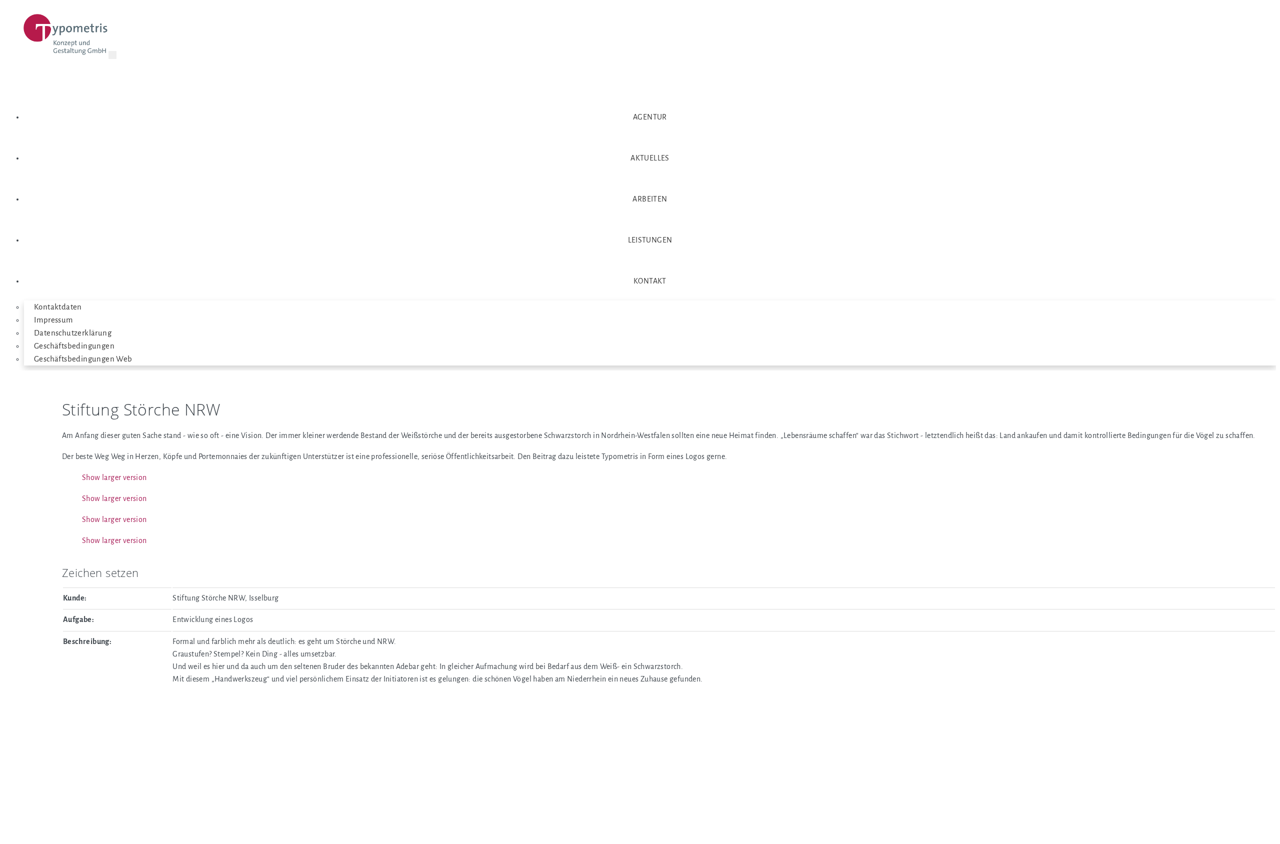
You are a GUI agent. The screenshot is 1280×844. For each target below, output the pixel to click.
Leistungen (650, 240)
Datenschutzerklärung (73, 333)
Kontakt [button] (650, 281)
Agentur (650, 117)
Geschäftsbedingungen (74, 346)
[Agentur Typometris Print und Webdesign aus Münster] (66, 36)
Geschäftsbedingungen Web (83, 359)
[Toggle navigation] (112, 55)
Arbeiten (649, 199)
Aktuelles (650, 158)
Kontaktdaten (58, 307)
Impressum (53, 320)
